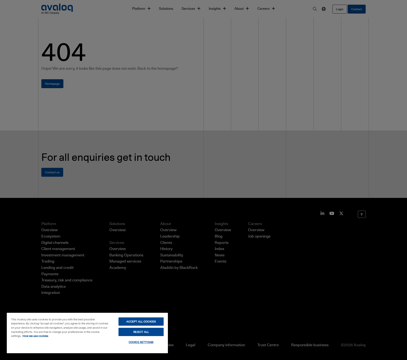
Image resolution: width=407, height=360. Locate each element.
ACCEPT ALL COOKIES (141, 321)
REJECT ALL (141, 332)
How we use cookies (35, 336)
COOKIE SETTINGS (141, 342)
